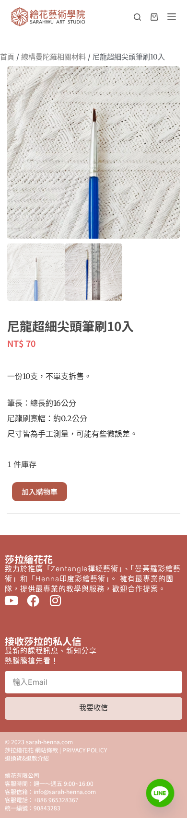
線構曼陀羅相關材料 (53, 56)
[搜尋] (137, 17)
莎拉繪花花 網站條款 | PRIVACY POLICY (56, 750)
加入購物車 (40, 491)
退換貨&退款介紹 (27, 758)
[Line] (160, 793)
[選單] (171, 16)
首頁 (7, 56)
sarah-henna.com (49, 741)
